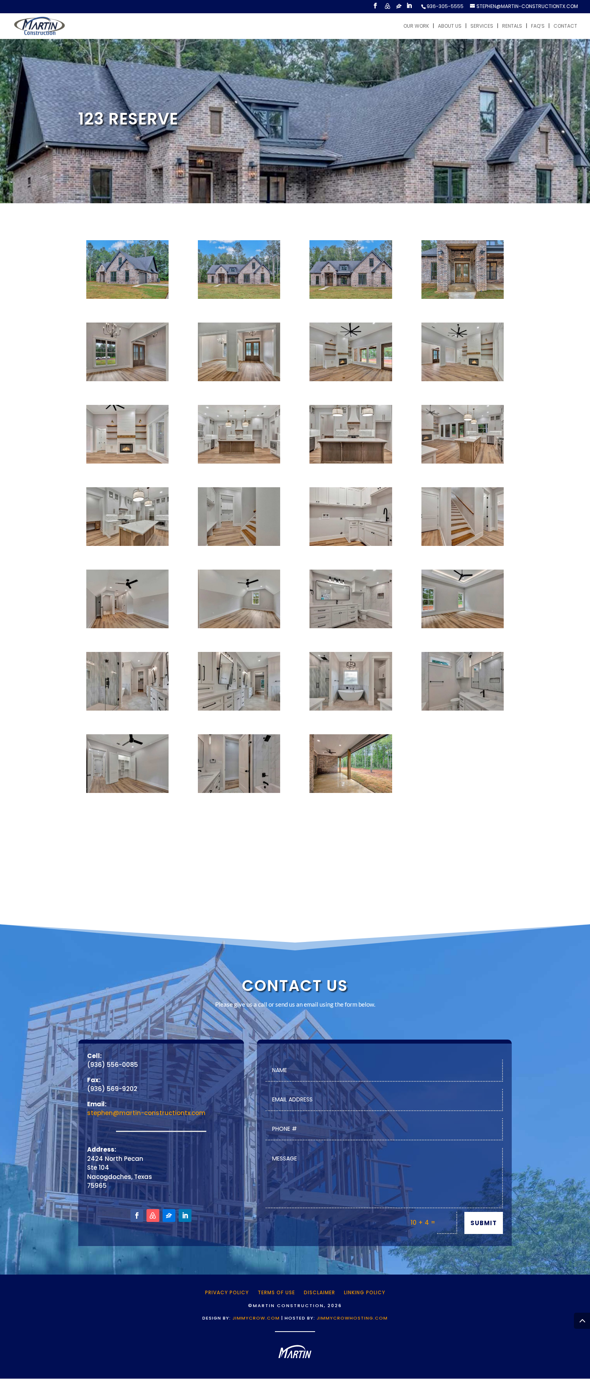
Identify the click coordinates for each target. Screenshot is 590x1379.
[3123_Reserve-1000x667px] (239, 298)
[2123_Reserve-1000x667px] (350, 298)
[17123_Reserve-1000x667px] (462, 545)
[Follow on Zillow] (169, 1215)
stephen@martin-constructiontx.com (146, 1113)
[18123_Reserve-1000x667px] (127, 628)
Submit (483, 1223)
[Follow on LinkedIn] (185, 1215)
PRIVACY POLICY (227, 1292)
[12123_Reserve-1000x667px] (350, 463)
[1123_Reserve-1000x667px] (350, 793)
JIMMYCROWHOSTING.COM (352, 1318)
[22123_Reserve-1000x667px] (127, 710)
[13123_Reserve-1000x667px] (462, 463)
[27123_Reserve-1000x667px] (239, 793)
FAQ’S (538, 26)
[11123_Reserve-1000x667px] (239, 463)
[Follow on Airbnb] (152, 1215)
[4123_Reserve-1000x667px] (127, 298)
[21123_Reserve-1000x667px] (462, 628)
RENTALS (512, 26)
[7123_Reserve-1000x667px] (239, 381)
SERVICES (481, 26)
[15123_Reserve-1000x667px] (239, 545)
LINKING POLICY (364, 1292)
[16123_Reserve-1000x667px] (350, 545)
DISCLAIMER (319, 1292)
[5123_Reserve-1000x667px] (462, 298)
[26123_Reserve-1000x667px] (127, 793)
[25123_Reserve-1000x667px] (462, 710)
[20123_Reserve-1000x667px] (350, 628)
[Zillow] (399, 8)
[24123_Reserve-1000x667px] (350, 710)
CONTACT (565, 26)
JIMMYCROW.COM (256, 1318)
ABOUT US (450, 26)
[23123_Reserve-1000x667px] (239, 710)
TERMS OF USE (276, 1292)
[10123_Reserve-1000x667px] (127, 463)
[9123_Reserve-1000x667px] (462, 381)
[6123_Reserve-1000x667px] (127, 381)
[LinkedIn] (409, 8)
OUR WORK (416, 26)
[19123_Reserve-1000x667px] (239, 628)
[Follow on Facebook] (136, 1215)
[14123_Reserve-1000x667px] (127, 545)
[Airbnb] (387, 8)
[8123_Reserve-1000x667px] (350, 381)
